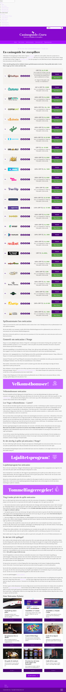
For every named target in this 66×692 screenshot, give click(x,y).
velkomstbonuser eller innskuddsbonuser (26, 370)
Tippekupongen (5, 11)
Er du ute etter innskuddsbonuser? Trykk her (33, 49)
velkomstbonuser (7, 397)
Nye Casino (4, 6)
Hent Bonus (57, 77)
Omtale (57, 74)
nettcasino (32, 55)
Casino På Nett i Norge (6, 16)
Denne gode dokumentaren (15, 587)
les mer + (12, 620)
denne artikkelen (21, 574)
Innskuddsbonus (5, 24)
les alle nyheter (32, 675)
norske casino (30, 57)
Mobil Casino (4, 19)
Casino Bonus (4, 17)
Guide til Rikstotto (5, 25)
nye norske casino (24, 59)
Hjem (2, 4)
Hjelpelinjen (23, 579)
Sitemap (6, 686)
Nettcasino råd (4, 9)
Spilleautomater (5, 7)
